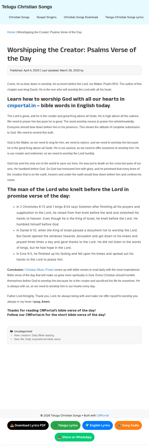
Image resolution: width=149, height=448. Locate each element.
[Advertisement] (74, 380)
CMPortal (103, 415)
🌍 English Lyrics (97, 425)
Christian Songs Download (81, 17)
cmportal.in (21, 106)
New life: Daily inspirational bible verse (37, 339)
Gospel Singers (47, 17)
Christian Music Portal (39, 269)
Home (11, 32)
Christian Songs (19, 17)
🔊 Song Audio (128, 425)
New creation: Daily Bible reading (34, 335)
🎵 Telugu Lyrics (65, 425)
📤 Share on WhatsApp (75, 437)
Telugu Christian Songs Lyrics (124, 17)
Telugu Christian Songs (27, 6)
